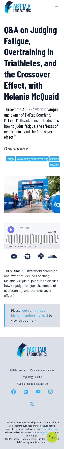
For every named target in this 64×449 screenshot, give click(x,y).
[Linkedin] (26, 391)
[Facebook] (13, 391)
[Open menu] (57, 7)
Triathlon (54, 164)
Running (54, 159)
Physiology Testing (32, 377)
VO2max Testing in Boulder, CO (32, 383)
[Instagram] (50, 391)
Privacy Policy (43, 432)
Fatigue (11, 159)
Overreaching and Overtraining (32, 159)
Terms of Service (49, 429)
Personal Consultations (42, 370)
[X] (32, 404)
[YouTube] (38, 391)
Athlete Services (18, 370)
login (25, 310)
